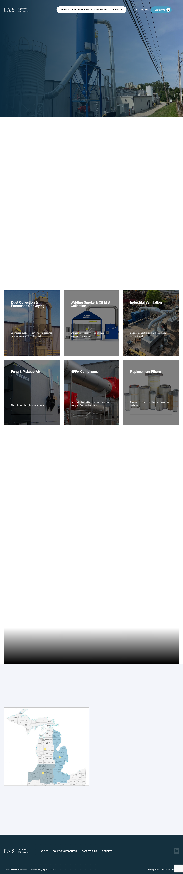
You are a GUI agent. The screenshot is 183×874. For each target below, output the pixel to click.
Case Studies (89, 851)
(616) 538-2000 (142, 9)
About (44, 851)
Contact (107, 851)
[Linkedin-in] (176, 851)
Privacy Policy (153, 869)
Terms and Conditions (170, 869)
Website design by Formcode (42, 869)
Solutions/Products (65, 851)
